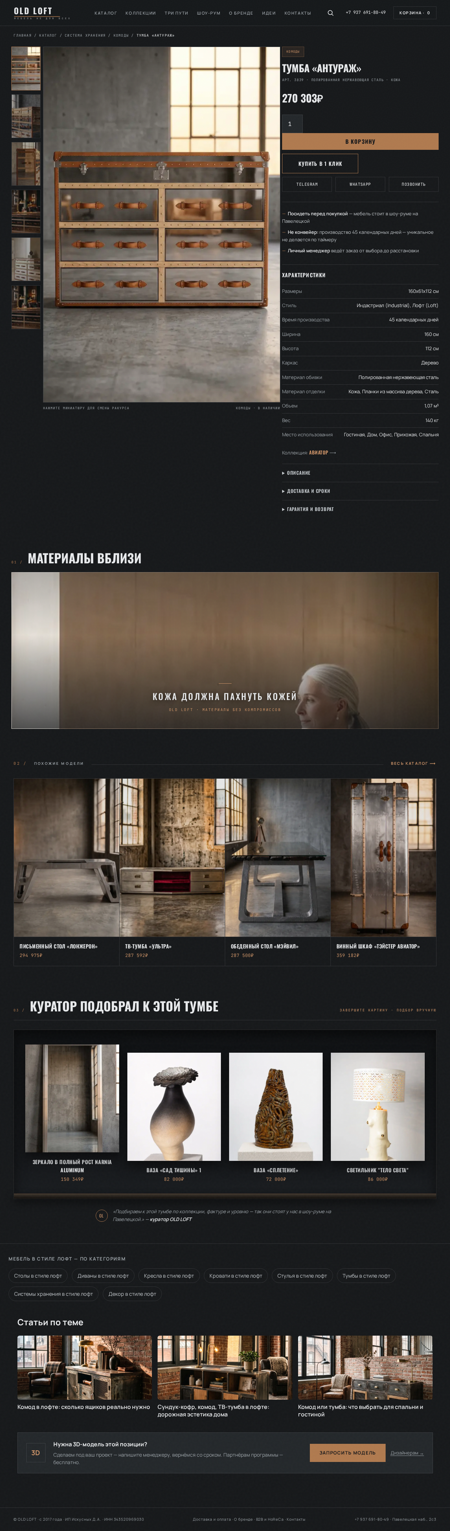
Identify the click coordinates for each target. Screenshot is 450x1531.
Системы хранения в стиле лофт (53, 1293)
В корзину (360, 141)
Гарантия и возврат (310, 508)
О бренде (241, 13)
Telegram (307, 184)
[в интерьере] (26, 259)
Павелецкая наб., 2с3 (414, 1519)
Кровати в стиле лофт (236, 1275)
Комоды (121, 35)
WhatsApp (360, 184)
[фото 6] (26, 307)
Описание (299, 472)
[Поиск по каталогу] (330, 13)
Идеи (269, 13)
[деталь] (26, 211)
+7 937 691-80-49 (366, 12)
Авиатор (318, 452)
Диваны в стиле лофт (103, 1275)
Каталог (106, 13)
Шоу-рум (209, 13)
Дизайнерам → (407, 1453)
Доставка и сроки (308, 490)
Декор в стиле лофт (132, 1293)
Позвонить (413, 184)
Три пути (177, 13)
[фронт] (26, 68)
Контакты (298, 13)
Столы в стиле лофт (38, 1275)
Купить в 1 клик (320, 163)
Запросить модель (347, 1453)
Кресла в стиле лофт (169, 1275)
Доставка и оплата (212, 1519)
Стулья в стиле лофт (302, 1275)
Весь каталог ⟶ (413, 763)
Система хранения (85, 35)
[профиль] (26, 164)
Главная (22, 35)
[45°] (26, 116)
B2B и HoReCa (270, 1519)
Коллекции (141, 13)
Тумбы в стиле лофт (366, 1275)
